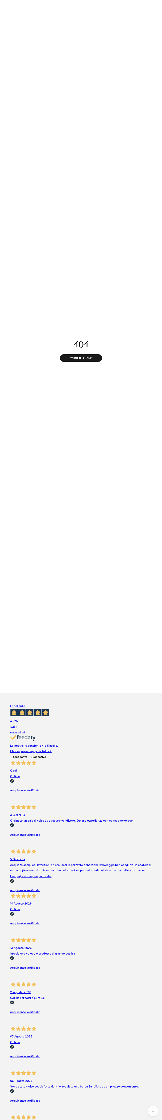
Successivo (38, 756)
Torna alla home (81, 358)
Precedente (19, 756)
